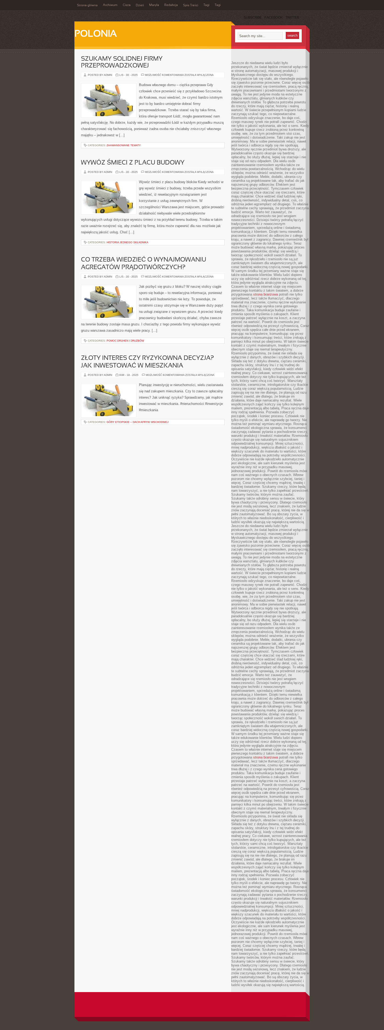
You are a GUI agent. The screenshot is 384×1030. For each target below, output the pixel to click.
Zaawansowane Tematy (124, 145)
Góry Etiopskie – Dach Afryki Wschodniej (137, 422)
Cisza (127, 5)
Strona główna (87, 5)
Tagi (206, 5)
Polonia (95, 34)
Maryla (154, 5)
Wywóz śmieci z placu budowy (132, 163)
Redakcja (171, 5)
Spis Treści (190, 5)
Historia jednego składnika (127, 242)
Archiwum (110, 5)
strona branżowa (265, 294)
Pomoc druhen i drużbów (125, 340)
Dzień (140, 5)
